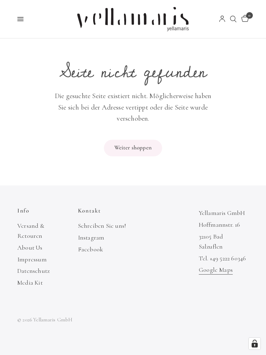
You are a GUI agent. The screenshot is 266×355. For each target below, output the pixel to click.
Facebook (90, 249)
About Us (30, 247)
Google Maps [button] (216, 269)
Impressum (32, 259)
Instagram (91, 237)
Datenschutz (33, 271)
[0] (244, 19)
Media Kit (30, 282)
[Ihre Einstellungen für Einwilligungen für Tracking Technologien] (254, 343)
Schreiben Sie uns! (102, 226)
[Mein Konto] (222, 19)
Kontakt (89, 211)
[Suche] (233, 19)
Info (23, 211)
